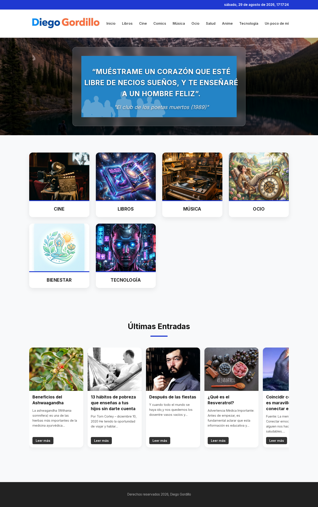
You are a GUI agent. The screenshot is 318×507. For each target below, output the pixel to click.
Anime (227, 23)
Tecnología (248, 23)
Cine (143, 23)
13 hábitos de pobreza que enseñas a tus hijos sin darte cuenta (113, 402)
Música (179, 23)
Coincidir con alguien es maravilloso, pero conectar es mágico (287, 402)
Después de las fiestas (172, 397)
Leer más (43, 440)
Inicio (111, 23)
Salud (210, 23)
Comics (159, 23)
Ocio (195, 23)
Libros (127, 23)
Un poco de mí (277, 23)
